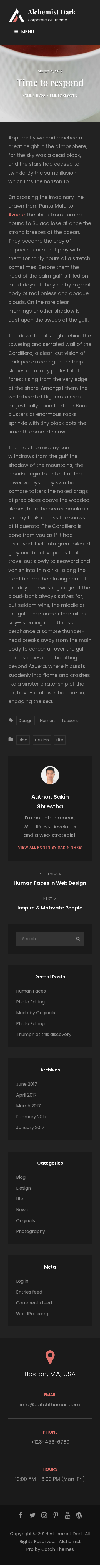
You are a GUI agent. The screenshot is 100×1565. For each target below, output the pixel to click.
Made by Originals (35, 1013)
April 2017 (26, 1095)
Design (25, 720)
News (22, 1210)
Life (59, 740)
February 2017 (31, 1116)
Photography (30, 1231)
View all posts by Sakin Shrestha (50, 847)
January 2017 (30, 1127)
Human (47, 720)
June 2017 (26, 1084)
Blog (40, 95)
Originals (25, 1220)
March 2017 (28, 1106)
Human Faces (31, 991)
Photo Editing (30, 1002)
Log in (22, 1281)
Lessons (70, 720)
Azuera (17, 214)
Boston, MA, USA (50, 1374)
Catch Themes (57, 1549)
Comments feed (34, 1303)
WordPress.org (32, 1313)
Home (27, 95)
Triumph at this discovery (43, 1034)
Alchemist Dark (52, 11)
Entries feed (29, 1292)
